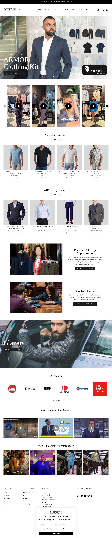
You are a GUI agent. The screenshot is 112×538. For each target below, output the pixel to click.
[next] (107, 106)
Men (20, 9)
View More (56, 400)
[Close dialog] (73, 510)
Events (88, 9)
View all (56, 139)
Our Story (6, 492)
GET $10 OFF (56, 534)
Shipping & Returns (28, 492)
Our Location (7, 498)
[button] (18, 106)
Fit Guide (25, 495)
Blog (81, 9)
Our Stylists (7, 495)
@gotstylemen (66, 445)
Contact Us (6, 501)
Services (56, 9)
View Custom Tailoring (85, 303)
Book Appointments (69, 9)
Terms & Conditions (28, 501)
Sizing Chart (26, 498)
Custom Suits (29, 9)
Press (5, 504)
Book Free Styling (85, 268)
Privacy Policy (26, 504)
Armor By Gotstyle (44, 9)
